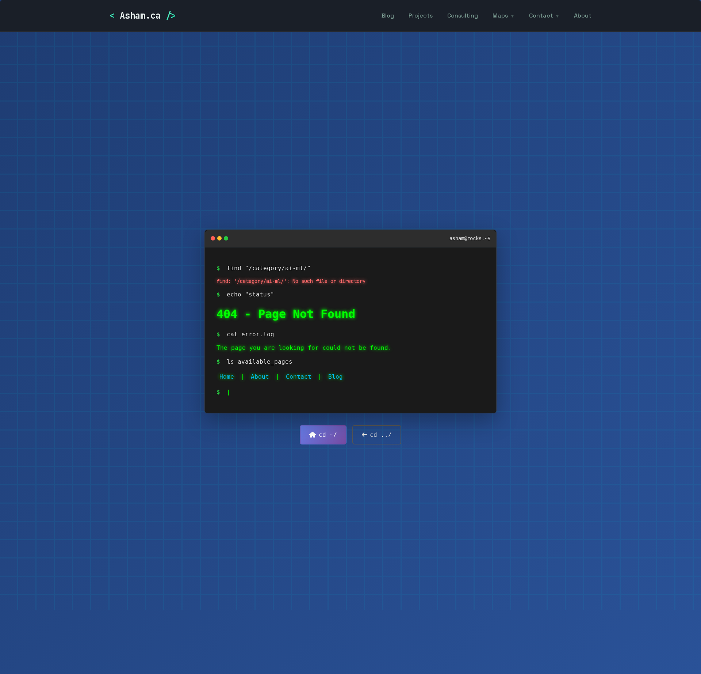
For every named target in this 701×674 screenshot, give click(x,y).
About (582, 15)
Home (226, 376)
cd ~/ (328, 434)
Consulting (462, 15)
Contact (541, 15)
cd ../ (381, 434)
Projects (421, 15)
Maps (500, 15)
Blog (388, 15)
